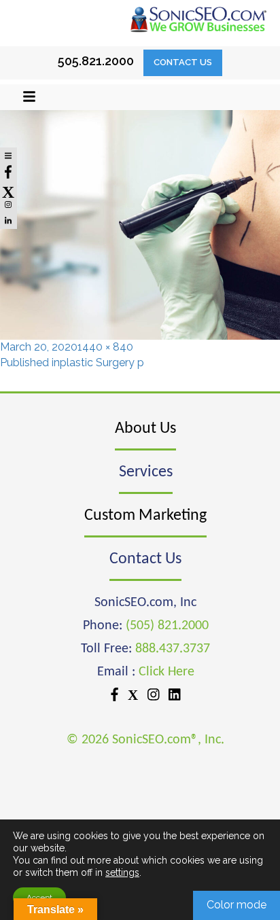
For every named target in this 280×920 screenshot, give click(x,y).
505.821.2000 (96, 61)
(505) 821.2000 (167, 626)
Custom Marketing (145, 516)
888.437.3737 (172, 649)
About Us (145, 429)
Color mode (236, 904)
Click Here (166, 672)
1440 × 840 (105, 346)
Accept (39, 897)
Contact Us (183, 62)
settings (122, 872)
